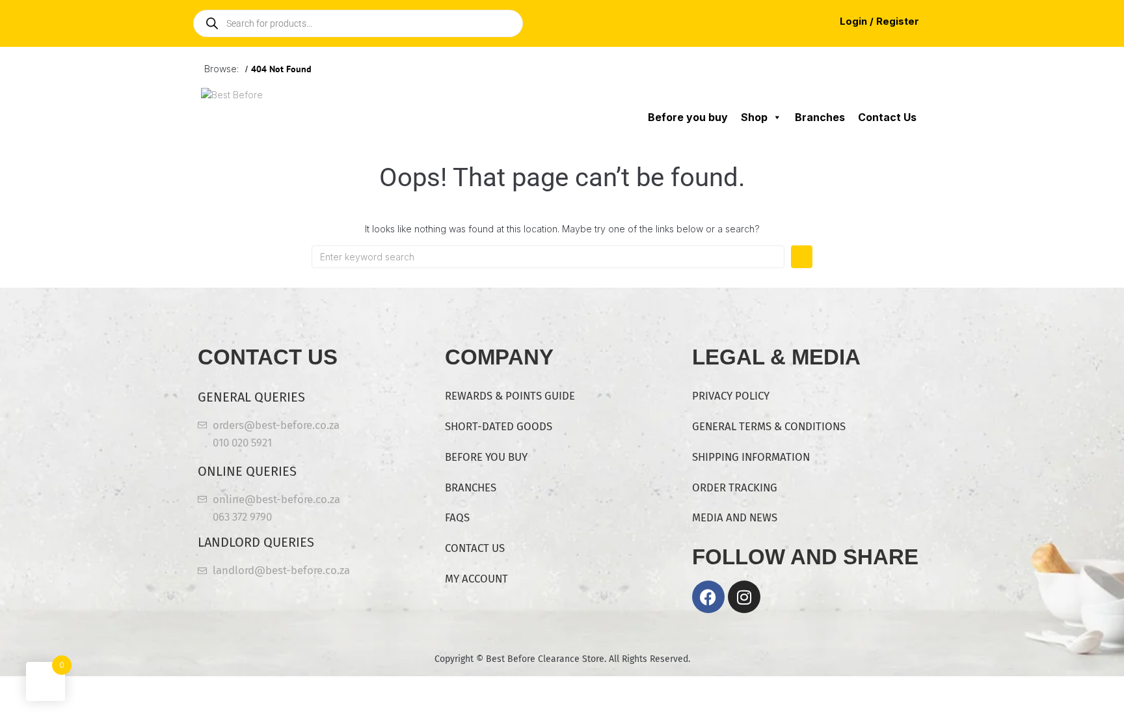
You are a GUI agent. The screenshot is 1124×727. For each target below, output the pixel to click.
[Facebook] (708, 597)
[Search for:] (548, 256)
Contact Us (887, 117)
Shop (754, 117)
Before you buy (688, 117)
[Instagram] (744, 597)
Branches (820, 117)
